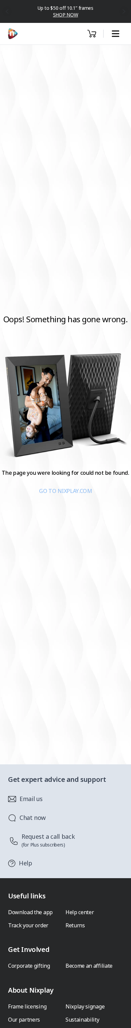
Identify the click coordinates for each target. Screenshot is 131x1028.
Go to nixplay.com (65, 491)
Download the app (30, 912)
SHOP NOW (65, 14)
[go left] (7, 11)
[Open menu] (115, 33)
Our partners (24, 1019)
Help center (80, 912)
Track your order (28, 925)
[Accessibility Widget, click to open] (118, 1017)
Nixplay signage (85, 1006)
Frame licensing (27, 1006)
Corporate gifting (29, 965)
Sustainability (82, 1019)
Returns (75, 925)
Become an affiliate (89, 965)
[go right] (124, 11)
